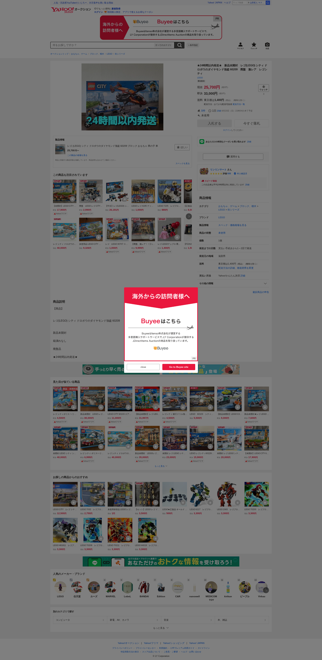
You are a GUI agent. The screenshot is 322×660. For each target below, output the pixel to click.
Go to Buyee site (178, 367)
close (143, 367)
